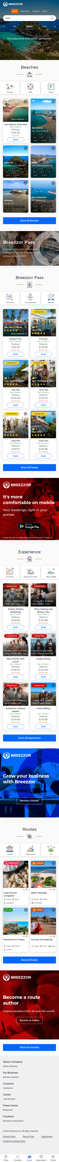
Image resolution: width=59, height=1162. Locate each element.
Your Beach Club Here (15, 124)
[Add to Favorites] (25, 101)
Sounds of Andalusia (42, 939)
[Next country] (54, 26)
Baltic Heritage (39, 893)
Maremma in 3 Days (14, 939)
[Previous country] (4, 26)
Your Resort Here (13, 327)
